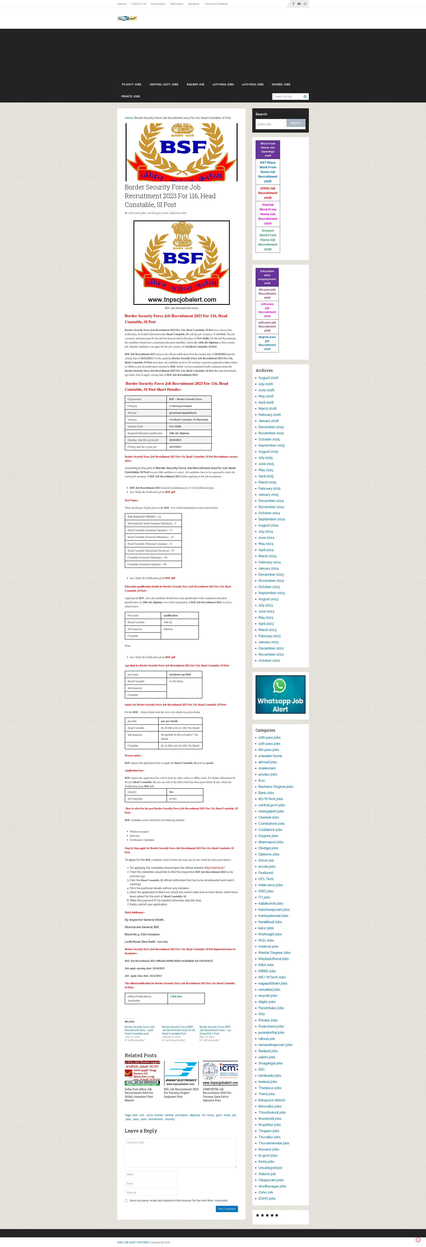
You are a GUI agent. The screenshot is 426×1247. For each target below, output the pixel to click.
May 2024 (265, 544)
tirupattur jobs (269, 1125)
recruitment (155, 1119)
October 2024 (269, 513)
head (227, 1115)
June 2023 (266, 611)
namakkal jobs (269, 989)
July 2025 (265, 458)
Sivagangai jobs (270, 1063)
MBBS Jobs (267, 971)
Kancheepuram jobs (274, 910)
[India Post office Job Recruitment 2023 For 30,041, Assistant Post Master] (142, 1073)
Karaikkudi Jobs (270, 922)
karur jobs (266, 928)
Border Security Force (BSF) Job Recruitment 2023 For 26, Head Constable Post (178, 1030)
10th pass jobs (253, 84)
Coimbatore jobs (271, 824)
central (169, 1115)
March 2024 (267, 556)
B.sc (261, 780)
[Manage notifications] (418, 1239)
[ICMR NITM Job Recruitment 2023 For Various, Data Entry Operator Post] (220, 1073)
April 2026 (266, 402)
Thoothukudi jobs (272, 1112)
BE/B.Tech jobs (270, 799)
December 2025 (271, 427)
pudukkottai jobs (271, 1033)
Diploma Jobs (178, 213)
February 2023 (269, 636)
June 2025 (266, 464)
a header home (270, 756)
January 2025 (268, 495)
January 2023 (268, 642)
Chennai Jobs (268, 817)
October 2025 (269, 439)
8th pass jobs (268, 750)
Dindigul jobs (268, 848)
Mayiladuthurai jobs (273, 959)
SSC (261, 1069)
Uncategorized (270, 1168)
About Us (121, 4)
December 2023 (271, 574)
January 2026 (268, 421)
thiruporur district (271, 1100)
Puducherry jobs (271, 1026)
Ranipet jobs (268, 1051)
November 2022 (271, 654)
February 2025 (269, 488)
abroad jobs (267, 762)
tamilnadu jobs (269, 1076)
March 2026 (267, 409)
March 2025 (267, 482)
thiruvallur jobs (269, 1106)
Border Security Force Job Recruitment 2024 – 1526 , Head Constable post (139, 1030)
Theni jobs (266, 1094)
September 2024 (271, 519)
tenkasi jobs (267, 1082)
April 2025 (265, 476)
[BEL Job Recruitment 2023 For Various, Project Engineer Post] (181, 1073)
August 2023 (268, 599)
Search (305, 96)
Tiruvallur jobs (269, 1137)
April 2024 (266, 550)
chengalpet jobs (271, 811)
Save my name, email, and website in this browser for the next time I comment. (179, 1200)
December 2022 (271, 648)
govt (219, 1115)
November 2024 (271, 507)
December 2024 (271, 501)
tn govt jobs (131, 84)
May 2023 (265, 618)
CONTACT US (138, 4)
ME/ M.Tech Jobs (272, 977)
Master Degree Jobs (274, 953)
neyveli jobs (267, 996)
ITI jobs (264, 897)
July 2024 (265, 531)
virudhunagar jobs (272, 1186)
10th (135, 1115)
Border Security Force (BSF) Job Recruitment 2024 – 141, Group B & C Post (216, 1030)
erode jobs (267, 867)
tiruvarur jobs (268, 1149)
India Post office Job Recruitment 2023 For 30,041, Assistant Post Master (139, 1094)
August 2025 (268, 452)
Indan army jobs (270, 885)
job (234, 1115)
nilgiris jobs (267, 1002)
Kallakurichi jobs (270, 903)
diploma (195, 1115)
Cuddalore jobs (270, 830)
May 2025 (265, 470)
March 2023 (267, 630)
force (210, 1115)
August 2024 (268, 525)
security (170, 1119)
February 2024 (269, 562)
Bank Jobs (266, 793)
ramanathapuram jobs (275, 1045)
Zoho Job (265, 1192)
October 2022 (269, 661)
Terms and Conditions (216, 4)
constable (181, 1115)
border (159, 1115)
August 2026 (268, 378)
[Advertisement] (213, 53)
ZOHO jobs (267, 1198)
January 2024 (268, 568)
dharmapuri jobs (270, 842)
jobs (128, 1119)
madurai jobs (268, 946)
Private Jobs (130, 96)
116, (142, 1115)
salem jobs (266, 1057)
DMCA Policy (176, 4)
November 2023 (271, 581)
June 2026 (266, 390)
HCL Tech (266, 879)
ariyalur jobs (267, 774)
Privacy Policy (158, 4)
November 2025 (271, 433)
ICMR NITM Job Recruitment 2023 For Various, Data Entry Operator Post (217, 1094)
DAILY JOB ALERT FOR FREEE (133, 1242)
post (143, 1119)
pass (136, 1119)
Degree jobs (281, 84)
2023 (149, 1115)
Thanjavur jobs (269, 1088)
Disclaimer (194, 4)
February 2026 (269, 415)
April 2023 (266, 624)
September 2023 (271, 593)
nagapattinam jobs (272, 983)
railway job (195, 84)
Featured (265, 873)
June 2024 (266, 538)
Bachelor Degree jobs (275, 787)
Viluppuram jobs (271, 1180)
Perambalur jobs (271, 1008)
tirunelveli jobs (269, 1119)
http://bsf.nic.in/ (214, 867)
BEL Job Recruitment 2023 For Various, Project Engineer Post (181, 1092)
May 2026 (265, 396)
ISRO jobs (266, 891)
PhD (261, 1014)
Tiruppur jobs (268, 1131)
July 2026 (265, 384)
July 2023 (265, 605)
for (203, 1115)
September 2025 (271, 445)
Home (129, 117)
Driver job (266, 860)
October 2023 (269, 587)
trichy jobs (266, 1162)
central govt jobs (164, 84)
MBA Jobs (266, 965)
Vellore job (267, 1174)
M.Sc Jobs (266, 940)
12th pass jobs (223, 84)
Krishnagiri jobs (270, 934)
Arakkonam (267, 768)
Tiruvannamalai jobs (273, 1143)
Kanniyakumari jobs (273, 916)
